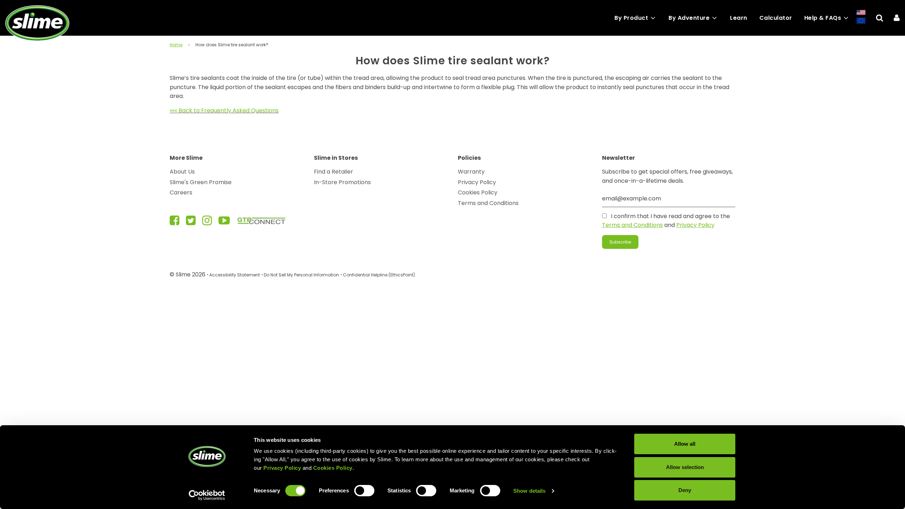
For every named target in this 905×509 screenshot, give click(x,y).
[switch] (364, 490)
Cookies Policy (477, 192)
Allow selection (685, 467)
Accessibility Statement (234, 275)
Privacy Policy (477, 182)
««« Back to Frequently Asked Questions (224, 110)
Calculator (775, 18)
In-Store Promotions (342, 182)
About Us (182, 172)
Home (176, 45)
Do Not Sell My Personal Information (301, 275)
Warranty (471, 172)
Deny (684, 490)
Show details (529, 491)
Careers (181, 192)
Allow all (684, 444)
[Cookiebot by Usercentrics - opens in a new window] (207, 495)
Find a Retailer (333, 172)
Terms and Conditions (488, 203)
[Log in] (897, 18)
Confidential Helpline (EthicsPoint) (379, 275)
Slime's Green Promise (201, 182)
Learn (738, 18)
